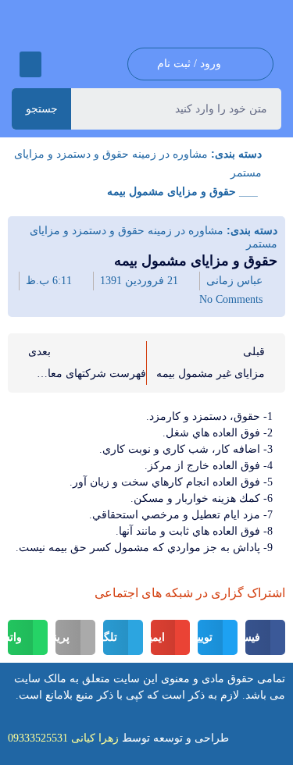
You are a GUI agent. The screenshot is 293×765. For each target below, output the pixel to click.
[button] (30, 64)
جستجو (42, 108)
